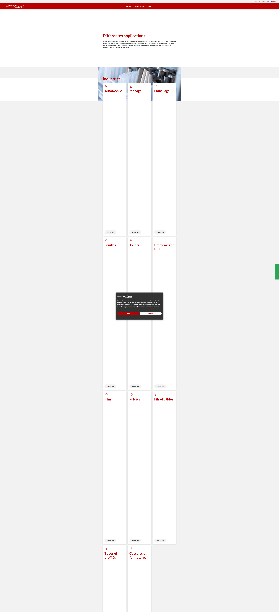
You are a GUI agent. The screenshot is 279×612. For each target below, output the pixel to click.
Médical (135, 399)
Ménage (135, 91)
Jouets (134, 245)
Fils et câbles (163, 399)
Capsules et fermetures (138, 555)
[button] (273, 1)
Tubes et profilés (110, 555)
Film (107, 399)
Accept (128, 313)
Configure (150, 313)
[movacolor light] (15, 6)
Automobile (113, 91)
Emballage (162, 91)
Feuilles (110, 245)
